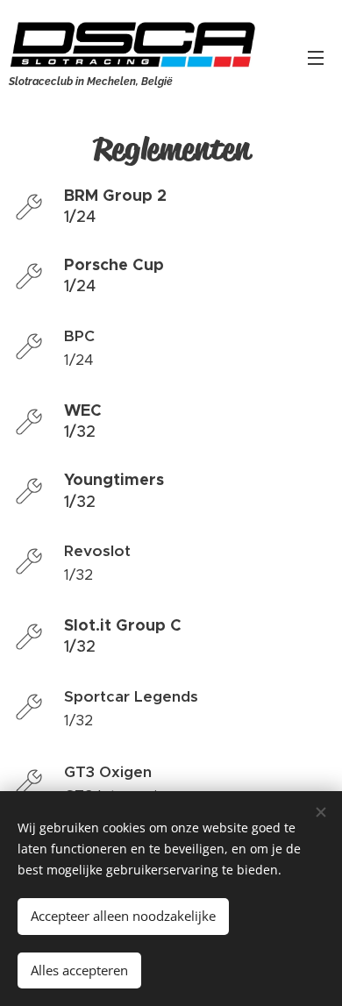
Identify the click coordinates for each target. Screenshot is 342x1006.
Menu (315, 57)
